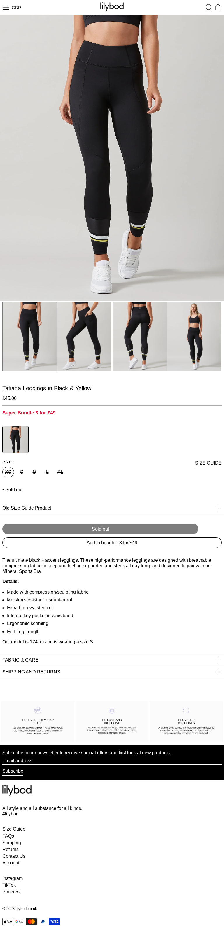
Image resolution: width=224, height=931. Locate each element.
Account (10, 862)
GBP (16, 7)
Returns (10, 849)
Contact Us (13, 856)
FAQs (8, 836)
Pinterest (11, 891)
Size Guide (13, 829)
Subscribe (12, 771)
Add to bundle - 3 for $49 (112, 542)
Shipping (11, 842)
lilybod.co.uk (26, 909)
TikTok (9, 885)
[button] (208, 7)
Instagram (12, 878)
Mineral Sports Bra (21, 571)
